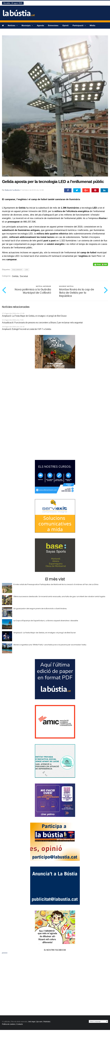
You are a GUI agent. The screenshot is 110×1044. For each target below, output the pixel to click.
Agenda (40, 25)
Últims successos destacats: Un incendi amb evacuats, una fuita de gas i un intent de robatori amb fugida (59, 596)
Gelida (15, 276)
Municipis (26, 25)
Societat (24, 276)
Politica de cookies (8, 1024)
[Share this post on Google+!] (86, 190)
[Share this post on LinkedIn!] (104, 190)
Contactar (6, 32)
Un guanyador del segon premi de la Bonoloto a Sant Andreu (40, 608)
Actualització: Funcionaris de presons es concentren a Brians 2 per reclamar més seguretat (42, 322)
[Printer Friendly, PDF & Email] (100, 264)
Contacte (19, 1024)
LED (26, 269)
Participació (78, 25)
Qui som (39, 1022)
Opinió (65, 25)
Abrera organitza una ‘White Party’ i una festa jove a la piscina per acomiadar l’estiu (49, 644)
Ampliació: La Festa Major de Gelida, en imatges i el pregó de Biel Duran (34, 316)
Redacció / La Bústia (12, 190)
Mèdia (92, 25)
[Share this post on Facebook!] (68, 190)
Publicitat (46, 1022)
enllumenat (17, 269)
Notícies (12, 25)
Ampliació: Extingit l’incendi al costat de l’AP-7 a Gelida (26, 329)
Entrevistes (53, 25)
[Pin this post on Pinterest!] (95, 190)
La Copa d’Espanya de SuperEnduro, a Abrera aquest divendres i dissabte (45, 620)
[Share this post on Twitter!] (77, 190)
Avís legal (31, 1022)
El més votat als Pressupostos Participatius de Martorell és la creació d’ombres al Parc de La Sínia (55, 584)
